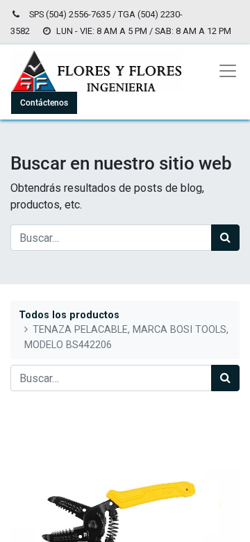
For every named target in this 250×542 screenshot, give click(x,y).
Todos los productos (69, 315)
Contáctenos (44, 103)
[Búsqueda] (225, 237)
